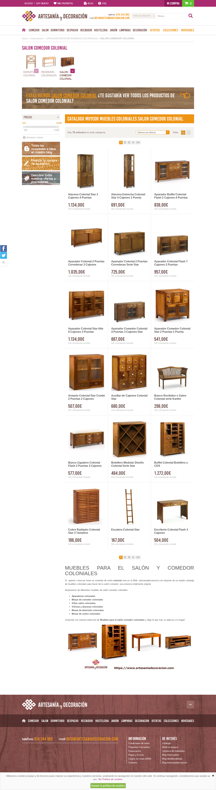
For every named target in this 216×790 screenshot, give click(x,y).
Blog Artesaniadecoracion (174, 763)
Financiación (134, 751)
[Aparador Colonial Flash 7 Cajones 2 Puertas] (172, 238)
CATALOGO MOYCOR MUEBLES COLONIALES (72, 38)
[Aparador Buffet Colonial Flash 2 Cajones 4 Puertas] (172, 171)
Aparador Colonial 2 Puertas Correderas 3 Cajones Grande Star (86, 263)
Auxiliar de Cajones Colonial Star (129, 397)
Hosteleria (100, 30)
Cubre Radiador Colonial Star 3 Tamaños (84, 531)
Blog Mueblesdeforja (172, 759)
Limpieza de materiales (173, 751)
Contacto (132, 763)
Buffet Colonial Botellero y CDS (171, 464)
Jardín (113, 30)
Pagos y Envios (136, 755)
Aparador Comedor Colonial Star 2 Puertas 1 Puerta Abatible (172, 330)
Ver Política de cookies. (110, 779)
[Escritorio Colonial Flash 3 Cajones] (172, 506)
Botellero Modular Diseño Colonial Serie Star (127, 464)
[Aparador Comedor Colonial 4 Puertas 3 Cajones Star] (129, 305)
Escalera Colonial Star (125, 529)
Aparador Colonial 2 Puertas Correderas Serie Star (129, 263)
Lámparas (125, 30)
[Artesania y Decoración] (54, 16)
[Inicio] (23, 30)
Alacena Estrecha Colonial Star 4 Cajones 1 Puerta (128, 196)
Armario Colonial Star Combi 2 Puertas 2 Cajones (86, 397)
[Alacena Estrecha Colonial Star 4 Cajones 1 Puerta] (129, 171)
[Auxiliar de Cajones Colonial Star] (129, 372)
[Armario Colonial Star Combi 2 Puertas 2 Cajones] (86, 372)
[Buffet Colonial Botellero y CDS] (172, 439)
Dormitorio (57, 30)
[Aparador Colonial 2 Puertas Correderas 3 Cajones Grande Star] (86, 238)
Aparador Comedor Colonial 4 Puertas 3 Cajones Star (129, 330)
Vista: (186, 132)
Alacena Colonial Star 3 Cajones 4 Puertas (83, 196)
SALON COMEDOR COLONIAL (117, 38)
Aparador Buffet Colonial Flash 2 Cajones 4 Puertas (171, 196)
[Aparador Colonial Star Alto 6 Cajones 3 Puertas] (86, 305)
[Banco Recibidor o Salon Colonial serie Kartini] (172, 372)
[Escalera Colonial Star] (129, 506)
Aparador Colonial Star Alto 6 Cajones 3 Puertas (85, 330)
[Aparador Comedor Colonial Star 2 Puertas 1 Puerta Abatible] (172, 305)
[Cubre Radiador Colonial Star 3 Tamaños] (86, 506)
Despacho (72, 30)
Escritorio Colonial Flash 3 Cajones (171, 531)
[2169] (58, 126)
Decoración (140, 30)
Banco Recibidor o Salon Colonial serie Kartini (170, 397)
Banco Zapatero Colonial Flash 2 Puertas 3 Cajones (85, 464)
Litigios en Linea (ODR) (139, 759)
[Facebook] (3, 248)
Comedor (34, 30)
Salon (45, 30)
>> (138, 142)
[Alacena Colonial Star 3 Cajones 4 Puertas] (86, 171)
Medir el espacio (170, 747)
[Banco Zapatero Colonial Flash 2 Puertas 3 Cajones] (86, 439)
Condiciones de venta (139, 743)
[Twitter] (3, 255)
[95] (24, 126)
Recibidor (86, 30)
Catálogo (166, 743)
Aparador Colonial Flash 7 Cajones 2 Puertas (171, 263)
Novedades (187, 30)
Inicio (25, 38)
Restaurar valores (34, 137)
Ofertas (155, 30)
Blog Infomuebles (170, 755)
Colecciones (170, 30)
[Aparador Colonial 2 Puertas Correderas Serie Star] (129, 238)
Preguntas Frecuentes (139, 747)
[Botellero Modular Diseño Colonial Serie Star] (129, 439)
